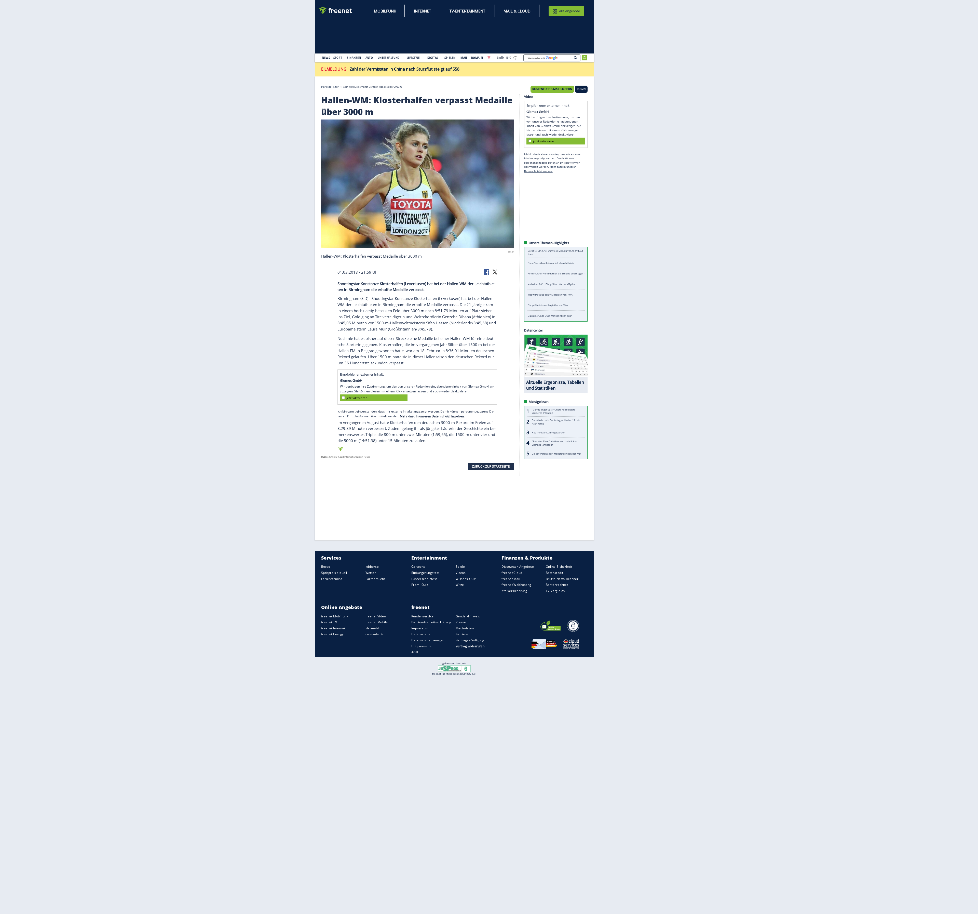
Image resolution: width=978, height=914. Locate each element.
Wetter (370, 573)
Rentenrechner (557, 585)
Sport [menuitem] (337, 57)
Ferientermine (332, 579)
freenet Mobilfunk (334, 616)
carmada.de (374, 634)
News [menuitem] (326, 57)
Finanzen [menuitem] (354, 57)
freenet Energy (332, 634)
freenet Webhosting (516, 585)
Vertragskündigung (470, 640)
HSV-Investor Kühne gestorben (548, 432)
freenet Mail (510, 579)
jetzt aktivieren (356, 398)
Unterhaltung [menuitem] (389, 57)
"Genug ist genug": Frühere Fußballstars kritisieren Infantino (553, 411)
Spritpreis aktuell (334, 573)
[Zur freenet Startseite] (336, 10)
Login (581, 89)
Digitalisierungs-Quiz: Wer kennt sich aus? (550, 316)
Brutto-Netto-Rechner (562, 579)
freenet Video (375, 616)
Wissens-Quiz (466, 579)
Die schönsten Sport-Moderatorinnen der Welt (556, 453)
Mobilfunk (385, 11)
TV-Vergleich (555, 591)
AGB (414, 652)
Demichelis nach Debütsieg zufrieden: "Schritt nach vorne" (556, 422)
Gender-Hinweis (468, 616)
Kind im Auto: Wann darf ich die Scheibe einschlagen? (556, 273)
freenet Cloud (511, 573)
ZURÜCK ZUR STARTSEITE (491, 466)
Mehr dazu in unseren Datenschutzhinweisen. (432, 416)
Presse (461, 622)
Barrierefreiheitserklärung (431, 622)
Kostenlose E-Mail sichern (552, 89)
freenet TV (329, 622)
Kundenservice (422, 616)
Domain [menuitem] (477, 57)
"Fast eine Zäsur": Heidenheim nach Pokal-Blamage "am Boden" (554, 443)
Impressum (419, 628)
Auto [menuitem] (369, 57)
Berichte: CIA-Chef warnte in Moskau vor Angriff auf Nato (555, 252)
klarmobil (372, 628)
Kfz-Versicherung (514, 591)
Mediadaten (465, 628)
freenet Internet (333, 628)
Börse (325, 567)
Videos (461, 573)
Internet (422, 11)
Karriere (462, 634)
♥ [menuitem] (489, 57)
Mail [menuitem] (464, 57)
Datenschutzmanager (427, 640)
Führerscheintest (424, 579)
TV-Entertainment (467, 11)
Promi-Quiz (419, 585)
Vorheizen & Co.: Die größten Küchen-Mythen (552, 284)
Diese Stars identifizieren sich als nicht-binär (551, 263)
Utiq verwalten (422, 646)
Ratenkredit (554, 573)
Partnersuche (375, 579)
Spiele (460, 567)
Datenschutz (420, 634)
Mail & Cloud (517, 11)
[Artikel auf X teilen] (495, 271)
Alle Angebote (569, 11)
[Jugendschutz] (454, 668)
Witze (460, 585)
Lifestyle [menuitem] (413, 57)
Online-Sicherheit (559, 567)
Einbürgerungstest (425, 573)
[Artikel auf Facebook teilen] (487, 271)
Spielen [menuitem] (449, 57)
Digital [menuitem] (432, 57)
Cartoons (418, 567)
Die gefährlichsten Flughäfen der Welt (548, 305)
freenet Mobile (376, 622)
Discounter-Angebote (517, 567)
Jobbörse (372, 567)
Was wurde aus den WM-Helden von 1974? (550, 295)
